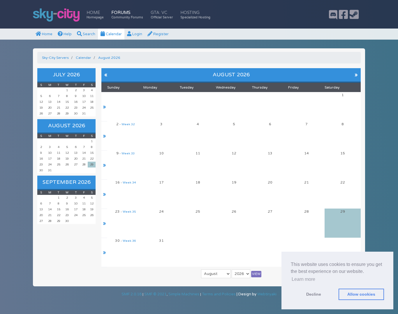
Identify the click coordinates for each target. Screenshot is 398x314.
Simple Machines (183, 294)
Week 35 (129, 212)
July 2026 (66, 74)
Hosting (195, 14)
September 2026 (67, 182)
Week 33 (128, 153)
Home (95, 14)
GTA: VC (162, 14)
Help (67, 34)
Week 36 (129, 241)
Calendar (113, 34)
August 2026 (66, 125)
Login (136, 34)
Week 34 (129, 182)
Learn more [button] (303, 279)
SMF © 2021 (155, 294)
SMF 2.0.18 (131, 294)
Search (88, 34)
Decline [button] (313, 294)
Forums (127, 14)
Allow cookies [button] (361, 294)
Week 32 (128, 124)
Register (160, 34)
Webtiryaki (267, 294)
